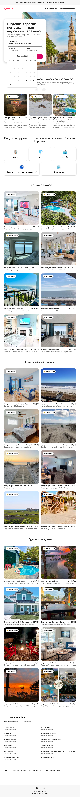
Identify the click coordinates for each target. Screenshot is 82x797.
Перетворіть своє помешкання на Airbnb (59, 8)
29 (30, 80)
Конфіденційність (37, 793)
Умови (47, 793)
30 (34, 80)
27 (22, 80)
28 (26, 80)
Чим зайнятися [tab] (26, 721)
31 (10, 85)
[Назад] (36, 89)
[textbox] (16, 50)
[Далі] (44, 89)
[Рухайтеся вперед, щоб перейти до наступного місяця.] (33, 56)
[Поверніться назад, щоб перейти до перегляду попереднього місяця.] (10, 56)
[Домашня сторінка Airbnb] (9, 8)
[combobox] (25, 43)
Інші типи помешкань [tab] (11, 721)
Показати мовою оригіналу (55, 3)
